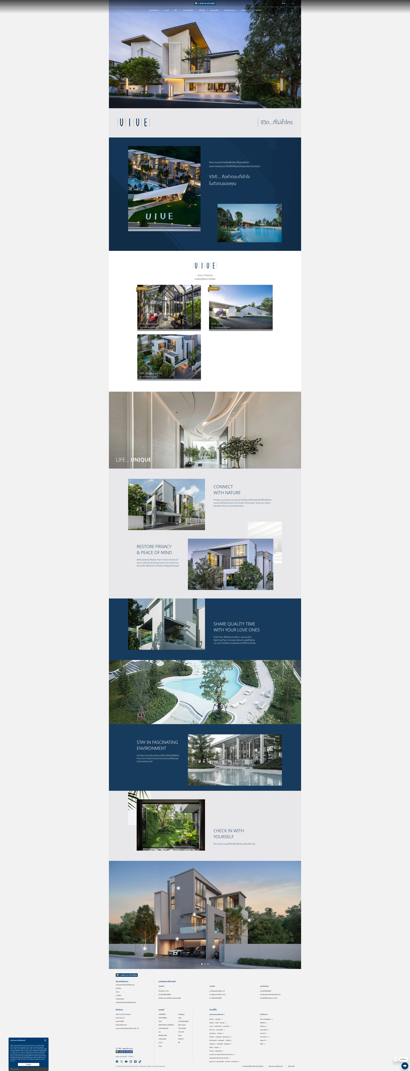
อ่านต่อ (28, 1064)
